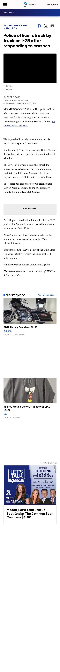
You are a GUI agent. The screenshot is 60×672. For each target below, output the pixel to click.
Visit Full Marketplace (47, 295)
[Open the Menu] (5, 4)
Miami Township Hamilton (15, 27)
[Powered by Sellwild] (52, 463)
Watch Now (51, 4)
